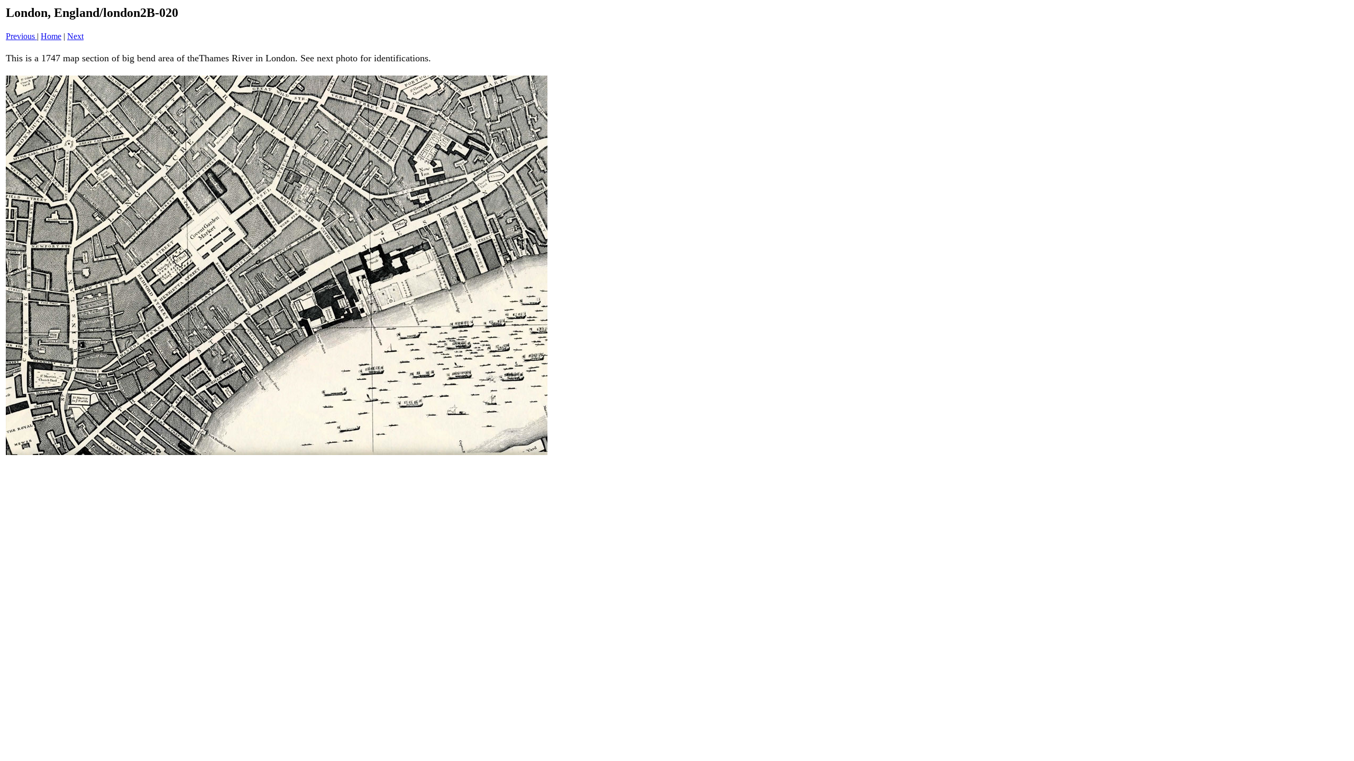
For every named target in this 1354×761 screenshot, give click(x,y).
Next (75, 36)
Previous (21, 36)
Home (51, 36)
